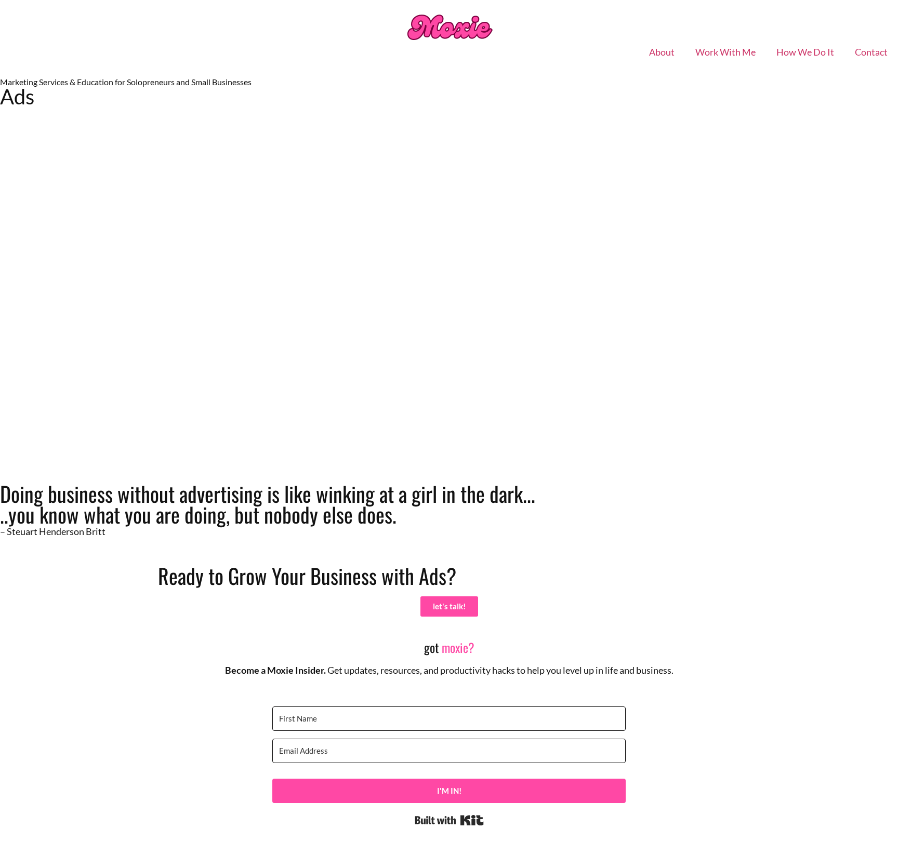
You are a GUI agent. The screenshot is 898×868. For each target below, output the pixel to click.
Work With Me (725, 52)
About (662, 52)
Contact (871, 52)
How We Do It (805, 52)
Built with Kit (449, 820)
